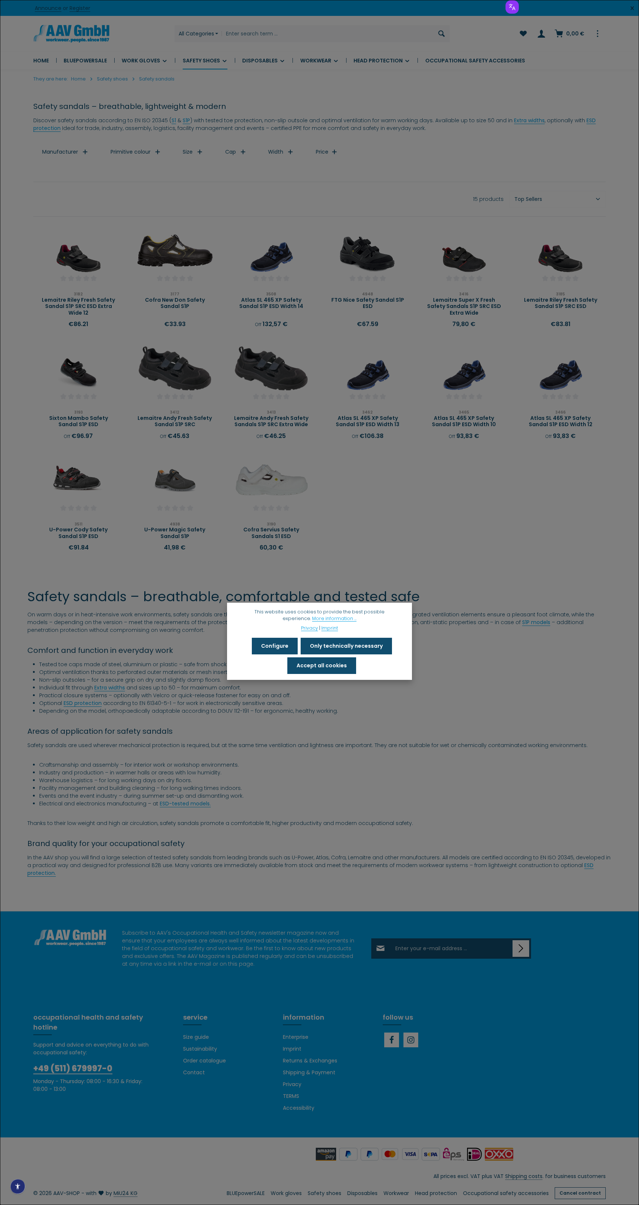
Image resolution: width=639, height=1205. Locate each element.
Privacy (292, 1084)
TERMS (291, 1096)
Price (322, 151)
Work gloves (286, 1193)
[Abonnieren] (521, 948)
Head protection (436, 1193)
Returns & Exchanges (310, 1060)
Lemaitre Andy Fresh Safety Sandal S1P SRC (175, 421)
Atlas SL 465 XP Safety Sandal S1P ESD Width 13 (367, 421)
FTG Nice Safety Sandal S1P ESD (367, 303)
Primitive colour (131, 151)
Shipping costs (523, 1176)
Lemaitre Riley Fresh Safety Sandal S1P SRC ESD (560, 303)
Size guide (196, 1037)
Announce (48, 8)
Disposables (362, 1193)
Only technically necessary (346, 646)
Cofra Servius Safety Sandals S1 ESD (271, 533)
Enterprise (295, 1037)
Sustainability (200, 1048)
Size (188, 151)
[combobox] (328, 33)
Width (275, 151)
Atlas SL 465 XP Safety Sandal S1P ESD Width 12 (560, 421)
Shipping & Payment (309, 1072)
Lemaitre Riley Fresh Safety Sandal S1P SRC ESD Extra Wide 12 (78, 306)
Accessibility (298, 1108)
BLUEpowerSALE (246, 1193)
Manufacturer (60, 151)
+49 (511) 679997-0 (72, 1068)
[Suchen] (442, 33)
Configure (274, 646)
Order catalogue (204, 1060)
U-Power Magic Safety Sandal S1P (174, 533)
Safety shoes (324, 1193)
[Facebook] (391, 1040)
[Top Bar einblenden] (597, 33)
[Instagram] (410, 1040)
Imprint (292, 1048)
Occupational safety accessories (506, 1193)
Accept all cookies (322, 665)
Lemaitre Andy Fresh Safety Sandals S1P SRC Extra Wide (271, 421)
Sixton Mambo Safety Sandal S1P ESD (78, 421)
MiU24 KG (126, 1193)
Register (80, 8)
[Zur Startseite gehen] (71, 33)
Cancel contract (580, 1193)
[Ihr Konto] (541, 33)
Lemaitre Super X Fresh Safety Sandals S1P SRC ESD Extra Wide (464, 306)
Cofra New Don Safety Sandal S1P (175, 303)
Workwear (396, 1193)
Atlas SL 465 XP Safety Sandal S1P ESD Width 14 (271, 303)
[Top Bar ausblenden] (632, 8)
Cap (230, 151)
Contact (194, 1072)
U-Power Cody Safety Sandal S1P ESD (78, 533)
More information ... (334, 618)
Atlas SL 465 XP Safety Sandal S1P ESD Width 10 (464, 421)
